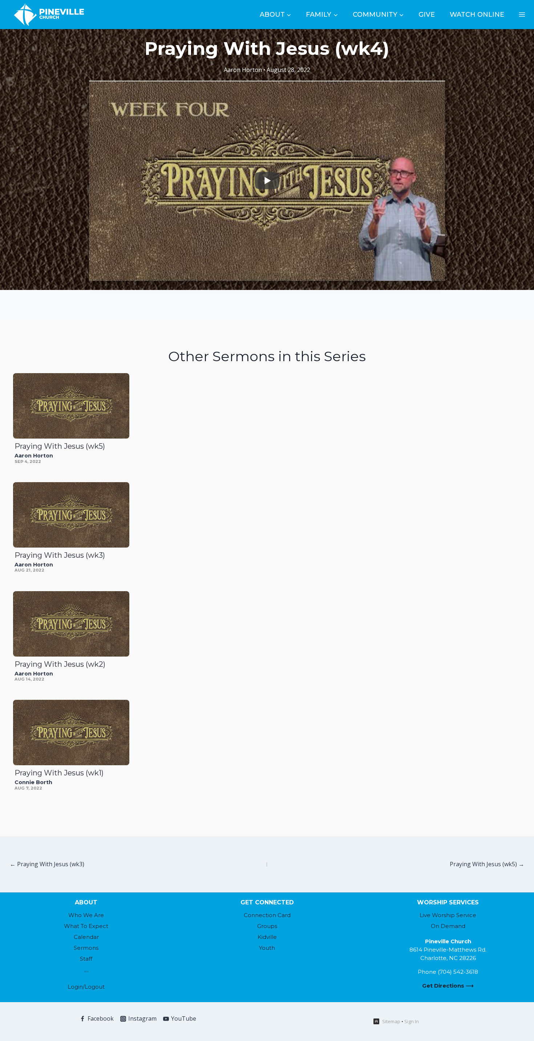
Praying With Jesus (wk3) (60, 555)
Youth (267, 947)
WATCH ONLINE (477, 15)
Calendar (86, 936)
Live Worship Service (448, 915)
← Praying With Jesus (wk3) (47, 864)
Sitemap (391, 1021)
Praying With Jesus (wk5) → (487, 864)
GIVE (426, 15)
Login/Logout (86, 986)
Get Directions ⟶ (448, 985)
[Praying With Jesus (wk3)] (71, 515)
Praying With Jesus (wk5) (60, 446)
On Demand (448, 926)
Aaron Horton (243, 70)
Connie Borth (33, 782)
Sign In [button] (411, 1021)
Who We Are (86, 915)
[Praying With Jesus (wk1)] (71, 732)
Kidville (267, 936)
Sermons (86, 947)
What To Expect (86, 926)
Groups (267, 926)
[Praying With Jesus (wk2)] (71, 624)
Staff (86, 958)
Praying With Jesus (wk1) (59, 772)
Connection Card (267, 915)
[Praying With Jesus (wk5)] (71, 406)
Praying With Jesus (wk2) (60, 664)
